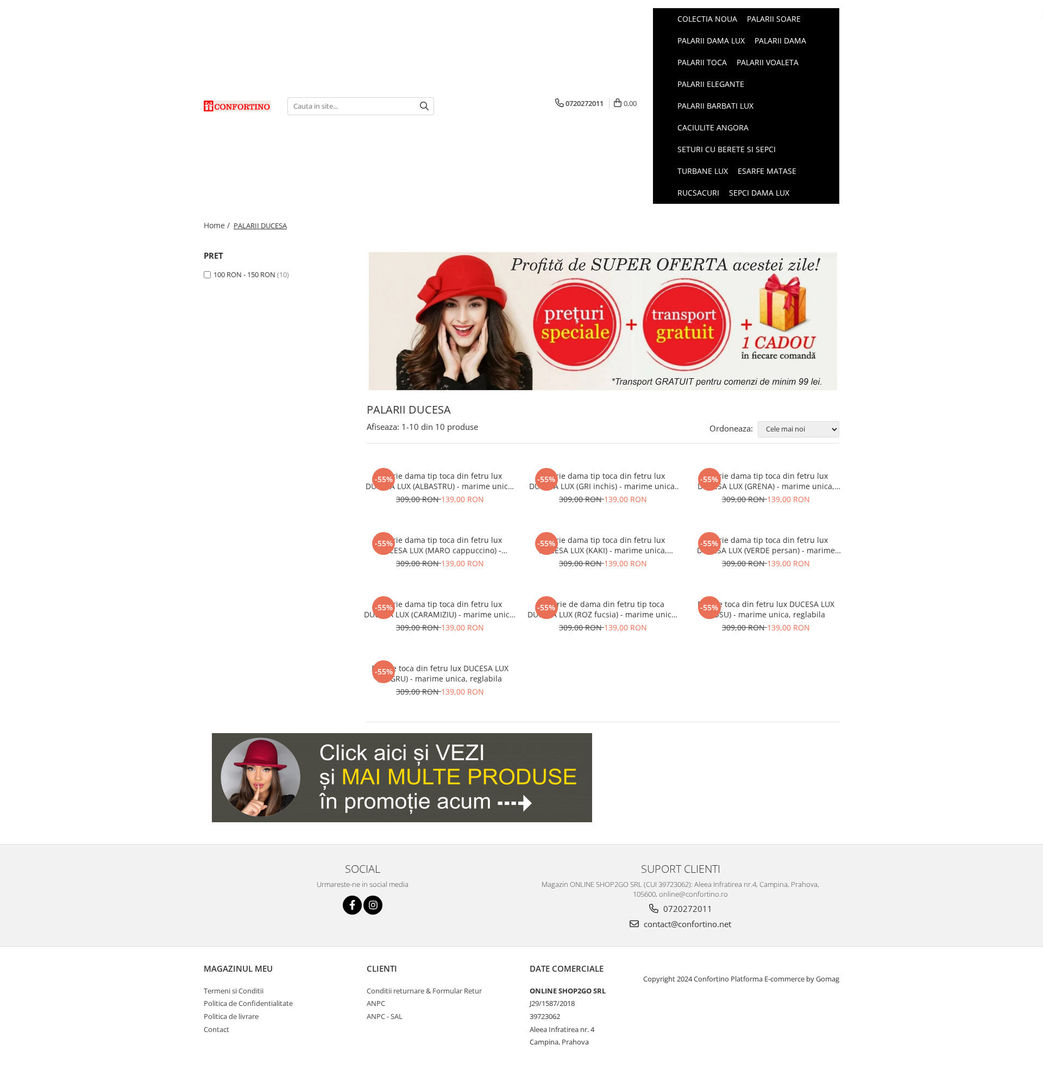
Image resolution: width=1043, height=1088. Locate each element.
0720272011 (686, 908)
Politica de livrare (231, 1016)
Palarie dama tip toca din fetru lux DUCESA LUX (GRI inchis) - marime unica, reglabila (603, 481)
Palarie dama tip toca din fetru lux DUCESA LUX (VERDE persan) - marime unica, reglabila (766, 545)
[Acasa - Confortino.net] (237, 106)
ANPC (376, 1003)
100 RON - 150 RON (244, 274)
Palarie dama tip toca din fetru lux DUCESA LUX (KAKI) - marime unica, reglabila (603, 545)
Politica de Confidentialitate (248, 1003)
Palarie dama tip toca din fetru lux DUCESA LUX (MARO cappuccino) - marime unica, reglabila (440, 545)
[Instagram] (372, 905)
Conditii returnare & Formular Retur (424, 991)
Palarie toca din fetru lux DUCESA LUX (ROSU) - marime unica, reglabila (766, 609)
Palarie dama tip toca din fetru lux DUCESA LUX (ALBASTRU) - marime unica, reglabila (440, 481)
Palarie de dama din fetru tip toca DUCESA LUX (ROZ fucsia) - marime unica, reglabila (602, 609)
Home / (218, 225)
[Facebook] (352, 905)
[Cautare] (424, 106)
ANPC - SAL (385, 1016)
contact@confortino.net (686, 923)
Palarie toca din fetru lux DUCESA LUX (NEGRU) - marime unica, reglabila (440, 673)
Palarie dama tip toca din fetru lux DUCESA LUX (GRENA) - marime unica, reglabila (766, 481)
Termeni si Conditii (233, 991)
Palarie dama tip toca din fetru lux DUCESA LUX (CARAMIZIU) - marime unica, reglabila (440, 609)
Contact (216, 1029)
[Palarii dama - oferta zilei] (603, 321)
